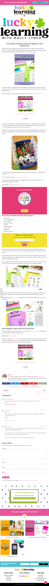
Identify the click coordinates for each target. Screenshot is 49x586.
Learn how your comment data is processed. (28, 480)
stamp (3, 127)
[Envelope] (22, 576)
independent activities (34, 331)
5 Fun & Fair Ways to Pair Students (12, 537)
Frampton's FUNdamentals (10, 404)
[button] (6, 383)
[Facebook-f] (23, 576)
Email (3, 467)
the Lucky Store (16, 338)
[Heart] (20, 576)
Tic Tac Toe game (15, 297)
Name (3, 462)
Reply (5, 406)
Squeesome (33, 584)
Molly (9, 376)
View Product (25, 118)
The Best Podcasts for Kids (12, 556)
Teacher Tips (41, 386)
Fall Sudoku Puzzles (12, 335)
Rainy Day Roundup (37, 93)
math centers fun (40, 376)
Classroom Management (34, 386)
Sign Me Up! (24, 210)
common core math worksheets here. (22, 177)
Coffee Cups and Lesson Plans (10, 420)
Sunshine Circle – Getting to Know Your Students (37, 537)
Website (4, 472)
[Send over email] (1, 294)
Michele (6, 410)
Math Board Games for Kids (14, 184)
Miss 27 (6, 426)
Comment (4, 448)
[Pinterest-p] (27, 576)
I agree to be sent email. (25, 242)
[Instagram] (25, 576)
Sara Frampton (8, 399)
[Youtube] (28, 576)
